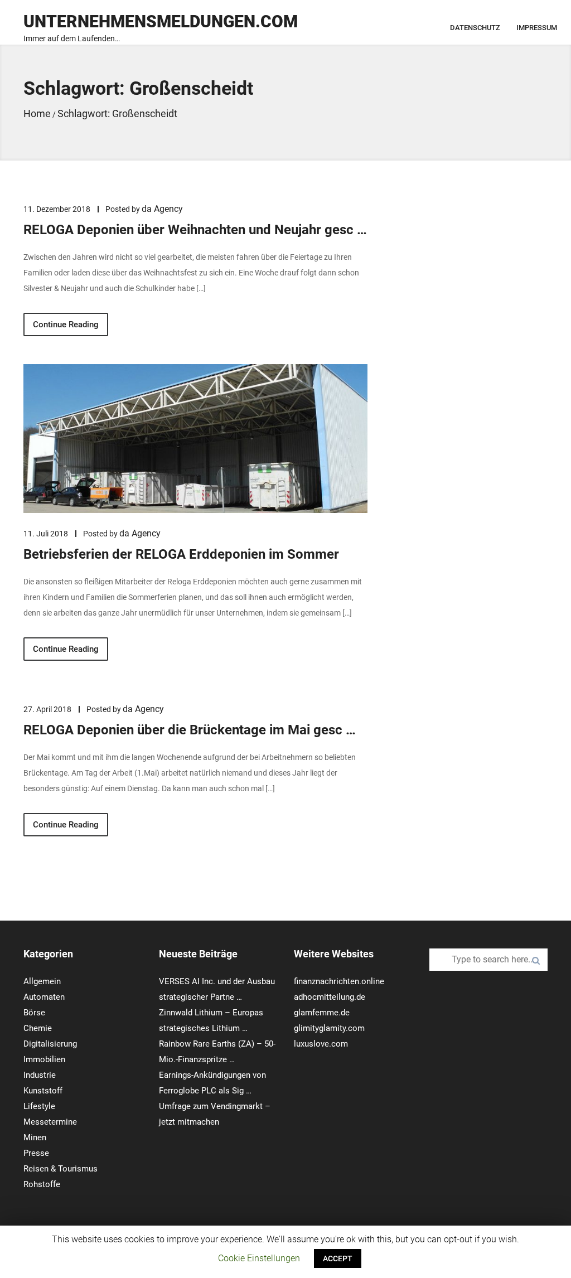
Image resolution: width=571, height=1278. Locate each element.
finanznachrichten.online (339, 981)
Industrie (39, 1075)
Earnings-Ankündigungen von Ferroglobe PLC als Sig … (212, 1083)
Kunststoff (42, 1091)
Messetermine (50, 1122)
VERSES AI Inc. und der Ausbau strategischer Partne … (217, 989)
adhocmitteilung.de (329, 997)
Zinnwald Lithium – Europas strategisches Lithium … (211, 1020)
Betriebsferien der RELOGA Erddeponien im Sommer (181, 554)
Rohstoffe (41, 1184)
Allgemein (42, 981)
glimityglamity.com (329, 1028)
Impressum (536, 27)
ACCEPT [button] (337, 1258)
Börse (34, 1013)
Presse (36, 1153)
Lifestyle (39, 1106)
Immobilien (44, 1059)
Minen (34, 1137)
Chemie (37, 1028)
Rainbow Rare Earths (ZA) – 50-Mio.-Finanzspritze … (217, 1051)
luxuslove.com (321, 1044)
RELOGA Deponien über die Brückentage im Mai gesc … (189, 730)
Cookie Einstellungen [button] (259, 1258)
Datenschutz (475, 27)
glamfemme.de (322, 1013)
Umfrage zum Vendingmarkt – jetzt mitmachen (214, 1114)
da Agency (162, 209)
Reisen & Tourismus (60, 1169)
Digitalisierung (50, 1044)
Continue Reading (66, 325)
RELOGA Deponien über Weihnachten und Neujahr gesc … (195, 230)
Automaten (44, 997)
